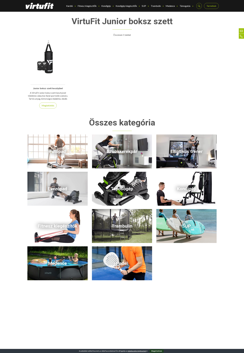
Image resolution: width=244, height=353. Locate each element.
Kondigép (106, 6)
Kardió (69, 6)
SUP (144, 6)
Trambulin (156, 6)
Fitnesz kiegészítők (87, 6)
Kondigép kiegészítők (126, 6)
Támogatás (185, 6)
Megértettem (156, 351)
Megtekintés (48, 105)
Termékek (211, 6)
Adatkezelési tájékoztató (137, 351)
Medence (170, 6)
